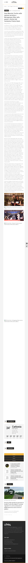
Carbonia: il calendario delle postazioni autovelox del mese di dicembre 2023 (17, 477)
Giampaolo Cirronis (16, 10)
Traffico (14, 454)
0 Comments (14, 500)
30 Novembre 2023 (15, 479)
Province (14, 460)
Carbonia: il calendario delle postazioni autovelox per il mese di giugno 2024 (17, 471)
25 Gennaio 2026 (14, 467)
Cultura (6, 10)
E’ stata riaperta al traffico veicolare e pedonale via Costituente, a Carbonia (15, 465)
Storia (14, 456)
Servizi (14, 458)
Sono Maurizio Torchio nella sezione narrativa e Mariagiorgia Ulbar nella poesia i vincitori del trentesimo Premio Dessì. (13, 17)
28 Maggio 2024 (14, 473)
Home (5, 6)
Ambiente (7, 487)
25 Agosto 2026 (7, 500)
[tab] (14, 454)
